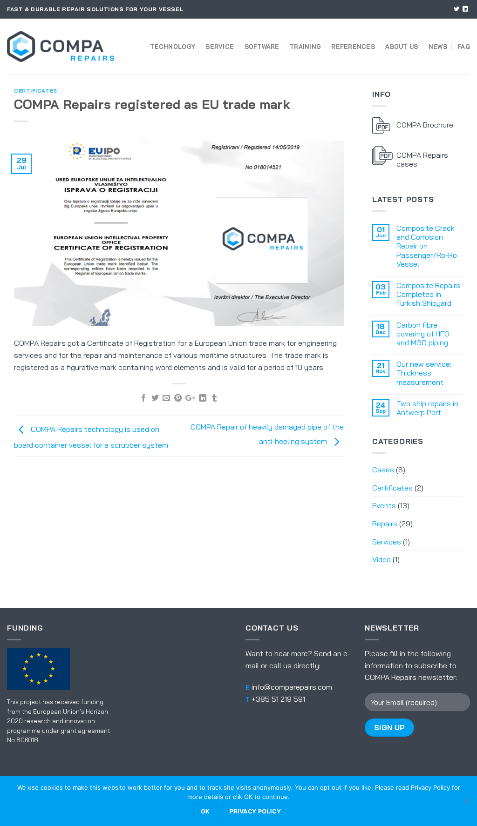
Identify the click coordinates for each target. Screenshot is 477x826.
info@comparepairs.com (292, 687)
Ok (205, 811)
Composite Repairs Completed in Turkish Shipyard (428, 294)
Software (262, 46)
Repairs (384, 523)
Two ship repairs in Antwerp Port (427, 408)
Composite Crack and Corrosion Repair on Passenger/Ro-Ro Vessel (426, 246)
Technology (172, 46)
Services (386, 541)
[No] (465, 803)
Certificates (35, 90)
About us (401, 46)
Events (384, 505)
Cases (383, 469)
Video (381, 559)
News (438, 46)
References (353, 46)
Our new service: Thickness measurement (423, 373)
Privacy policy (255, 811)
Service (219, 46)
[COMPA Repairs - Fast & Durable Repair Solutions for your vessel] (60, 46)
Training (305, 46)
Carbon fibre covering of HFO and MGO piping (423, 334)
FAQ (463, 46)
